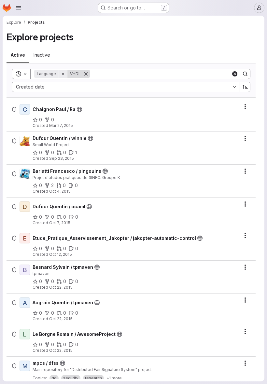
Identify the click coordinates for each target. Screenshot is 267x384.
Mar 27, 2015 (61, 125)
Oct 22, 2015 (61, 287)
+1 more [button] (114, 378)
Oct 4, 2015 (60, 191)
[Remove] (86, 74)
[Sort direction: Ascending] (245, 87)
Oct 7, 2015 (59, 222)
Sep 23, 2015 (61, 158)
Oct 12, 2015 (60, 254)
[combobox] (126, 87)
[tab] (18, 55)
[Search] (245, 74)
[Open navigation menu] (18, 8)
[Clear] (235, 74)
